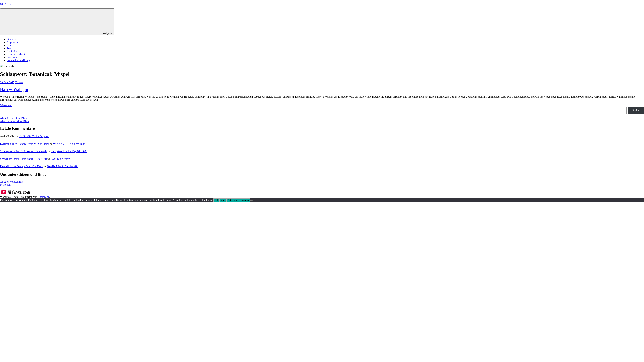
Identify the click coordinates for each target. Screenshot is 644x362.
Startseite (11, 39)
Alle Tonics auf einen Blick (14, 121)
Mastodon (5, 184)
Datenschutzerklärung (18, 60)
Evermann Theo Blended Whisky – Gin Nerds (24, 143)
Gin (9, 45)
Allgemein (12, 42)
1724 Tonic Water (60, 158)
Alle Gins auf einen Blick (13, 118)
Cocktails (12, 51)
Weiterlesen (6, 105)
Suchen (636, 110)
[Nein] (251, 200)
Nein (223, 200)
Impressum (12, 57)
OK (216, 200)
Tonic (10, 48)
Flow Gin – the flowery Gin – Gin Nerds (21, 166)
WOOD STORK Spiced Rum (69, 143)
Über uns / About (16, 54)
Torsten (19, 82)
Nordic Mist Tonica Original (34, 136)
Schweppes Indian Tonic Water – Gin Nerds (23, 151)
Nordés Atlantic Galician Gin (62, 166)
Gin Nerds (5, 4)
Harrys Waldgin (14, 89)
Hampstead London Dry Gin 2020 (69, 151)
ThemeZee (43, 196)
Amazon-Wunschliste (11, 181)
